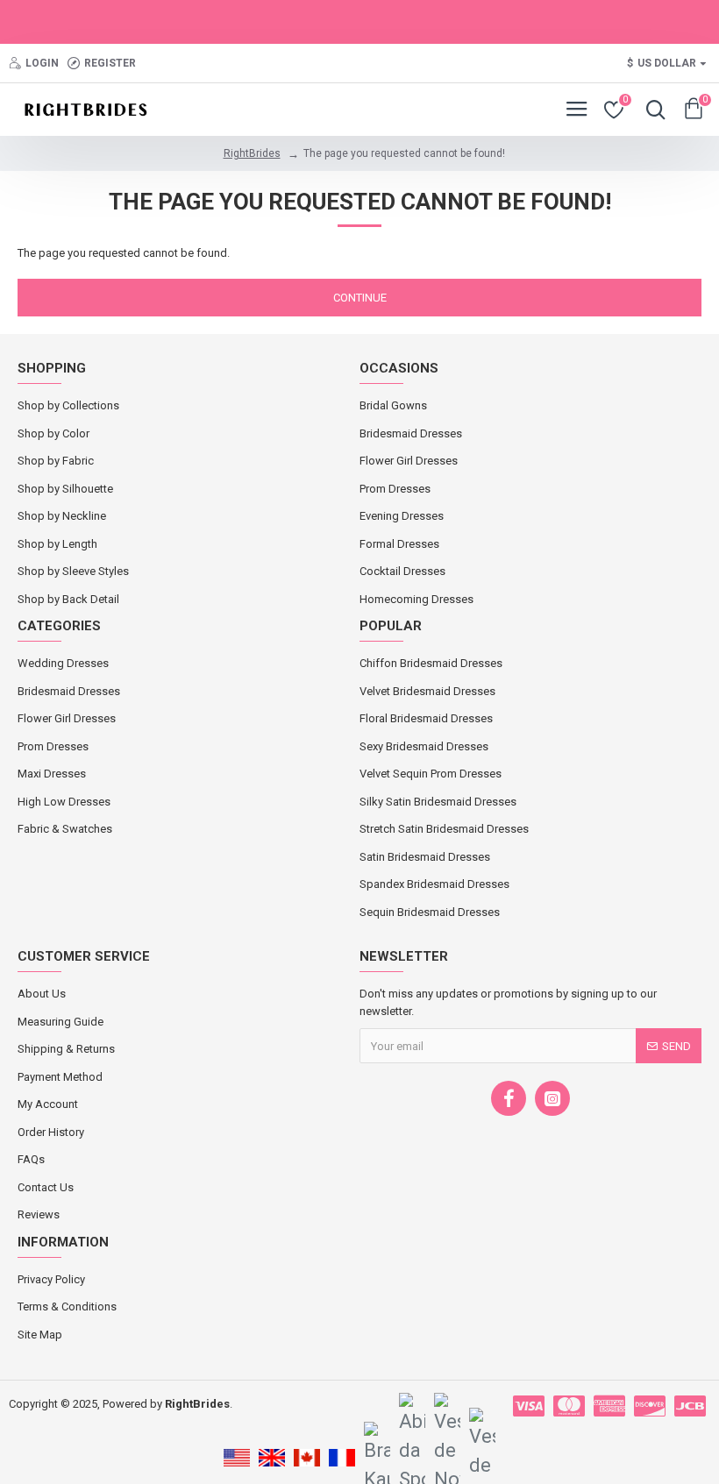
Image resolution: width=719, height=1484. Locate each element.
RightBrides (252, 153)
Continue (360, 297)
